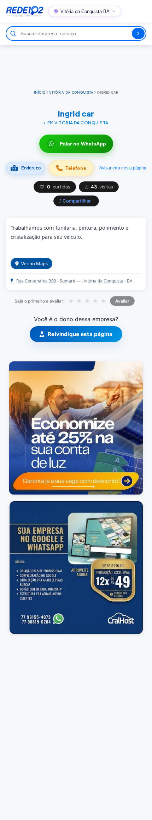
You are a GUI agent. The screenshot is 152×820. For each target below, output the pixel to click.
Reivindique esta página (80, 334)
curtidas (54, 187)
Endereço (31, 168)
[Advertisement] (76, 64)
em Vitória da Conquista (78, 122)
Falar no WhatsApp (83, 144)
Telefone (75, 168)
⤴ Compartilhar (75, 201)
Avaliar (122, 301)
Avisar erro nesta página (122, 168)
